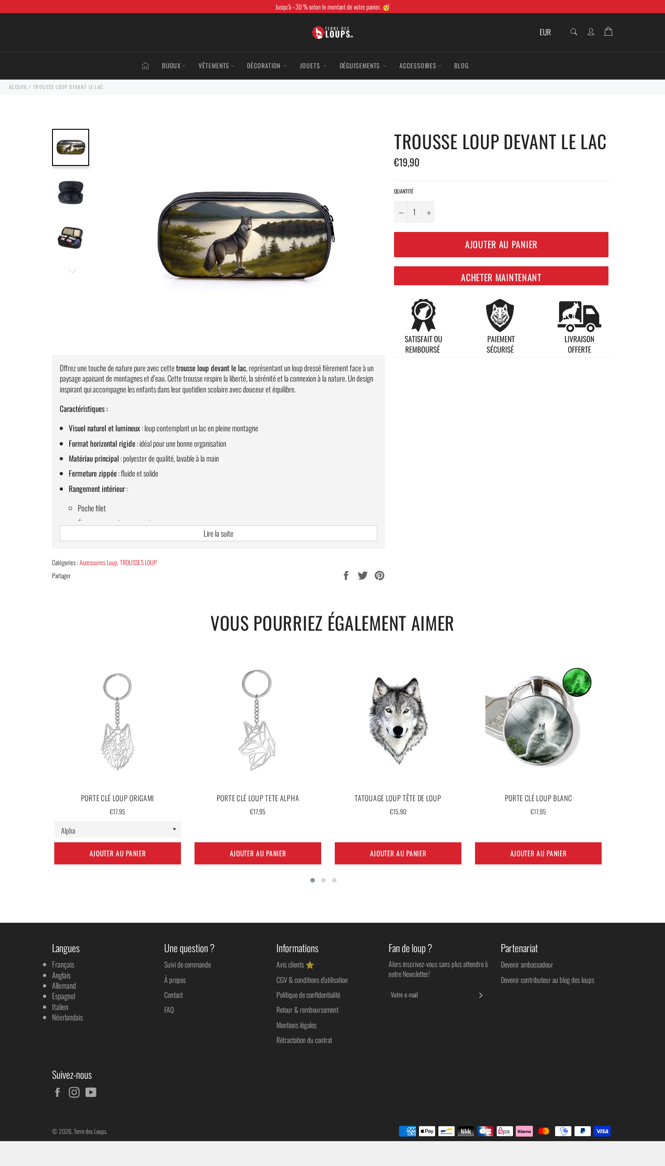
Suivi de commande (187, 964)
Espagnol (63, 995)
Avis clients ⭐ (295, 964)
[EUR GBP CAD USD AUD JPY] (548, 32)
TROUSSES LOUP (138, 562)
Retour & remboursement (307, 1009)
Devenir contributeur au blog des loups (547, 979)
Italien (60, 1006)
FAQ (169, 1009)
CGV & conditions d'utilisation (312, 979)
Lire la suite (218, 533)
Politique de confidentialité (308, 994)
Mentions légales (296, 1025)
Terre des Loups (90, 1131)
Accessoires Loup (98, 562)
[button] (312, 880)
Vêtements (214, 65)
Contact (173, 994)
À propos (175, 979)
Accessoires (418, 65)
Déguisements (361, 65)
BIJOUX (171, 65)
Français (63, 964)
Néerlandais (67, 1017)
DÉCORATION (264, 65)
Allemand (64, 985)
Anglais (61, 975)
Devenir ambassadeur (527, 964)
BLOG (461, 65)
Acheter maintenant (501, 277)
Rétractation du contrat (304, 1039)
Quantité (403, 191)
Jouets (311, 65)
